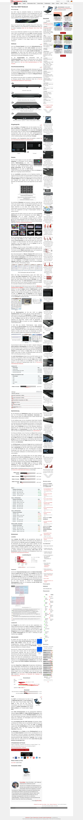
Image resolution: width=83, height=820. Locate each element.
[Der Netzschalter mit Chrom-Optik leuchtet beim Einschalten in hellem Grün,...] (48, 349)
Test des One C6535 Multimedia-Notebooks (21, 469)
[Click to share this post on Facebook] (16, 758)
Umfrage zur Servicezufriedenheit (64, 8)
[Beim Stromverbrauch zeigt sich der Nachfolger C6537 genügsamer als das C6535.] (48, 466)
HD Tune (13, 392)
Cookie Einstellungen (47, 817)
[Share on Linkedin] (37, 758)
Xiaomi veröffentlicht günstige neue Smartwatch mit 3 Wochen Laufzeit (68, 18)
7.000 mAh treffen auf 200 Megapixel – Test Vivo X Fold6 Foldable (68, 51)
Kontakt (40, 817)
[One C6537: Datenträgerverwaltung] (16, 336)
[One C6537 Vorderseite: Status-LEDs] (26, 86)
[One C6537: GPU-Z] (16, 303)
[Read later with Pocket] (31, 758)
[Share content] (13, 757)
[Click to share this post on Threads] (19, 758)
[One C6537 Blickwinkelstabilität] (14, 227)
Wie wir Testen (46, 578)
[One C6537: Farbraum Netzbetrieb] (38, 162)
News (20, 3)
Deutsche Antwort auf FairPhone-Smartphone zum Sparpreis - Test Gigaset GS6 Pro (58, 51)
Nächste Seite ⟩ (63, 33)
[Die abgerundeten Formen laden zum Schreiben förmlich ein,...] (48, 323)
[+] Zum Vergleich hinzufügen (48, 105)
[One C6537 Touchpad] (34, 147)
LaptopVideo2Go (36, 430)
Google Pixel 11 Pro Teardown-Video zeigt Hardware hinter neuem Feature (58, 18)
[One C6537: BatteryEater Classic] (39, 649)
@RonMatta (38, 800)
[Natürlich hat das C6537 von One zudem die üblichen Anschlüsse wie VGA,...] (48, 408)
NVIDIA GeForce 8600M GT (47, 27)
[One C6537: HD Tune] (27, 338)
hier (48, 681)
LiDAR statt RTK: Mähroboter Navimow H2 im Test (68, 42)
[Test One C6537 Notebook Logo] (26, 21)
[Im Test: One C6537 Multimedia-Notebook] (48, 10)
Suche (57, 3)
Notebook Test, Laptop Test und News (40, 804)
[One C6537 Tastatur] (18, 147)
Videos (24, 3)
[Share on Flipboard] (34, 758)
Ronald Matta (22, 782)
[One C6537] (38, 701)
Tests (16, 3)
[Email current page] (40, 758)
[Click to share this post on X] (25, 758)
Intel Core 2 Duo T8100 (47, 23)
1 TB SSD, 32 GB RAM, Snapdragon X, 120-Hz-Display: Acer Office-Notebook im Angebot (58, 28)
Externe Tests (40, 3)
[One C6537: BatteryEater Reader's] (39, 641)
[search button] (67, 1)
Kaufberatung (47, 3)
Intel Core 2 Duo (50, 24)
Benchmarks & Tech (31, 3)
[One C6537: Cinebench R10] (27, 301)
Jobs (62, 3)
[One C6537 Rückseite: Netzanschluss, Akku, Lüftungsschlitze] (26, 95)
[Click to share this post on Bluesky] (22, 758)
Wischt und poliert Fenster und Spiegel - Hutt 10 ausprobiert (58, 42)
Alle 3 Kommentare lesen (16, 747)
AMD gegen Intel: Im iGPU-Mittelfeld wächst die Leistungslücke (68, 29)
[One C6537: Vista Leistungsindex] (37, 300)
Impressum (27, 817)
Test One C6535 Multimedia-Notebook (24, 222)
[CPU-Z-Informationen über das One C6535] (14, 267)
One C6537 (13, 762)
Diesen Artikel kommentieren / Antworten (20, 749)
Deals (53, 3)
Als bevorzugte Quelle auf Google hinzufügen (27, 754)
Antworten (24, 747)
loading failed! (13, 807)
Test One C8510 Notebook (48, 498)
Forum (65, 3)
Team (31, 817)
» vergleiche (48, 107)
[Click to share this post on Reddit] (28, 758)
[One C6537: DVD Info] (37, 337)
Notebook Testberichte (53, 804)
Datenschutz (35, 817)
